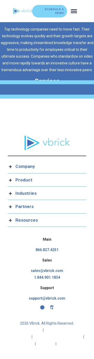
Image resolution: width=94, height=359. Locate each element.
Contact (25, 344)
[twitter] (42, 307)
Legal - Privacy (27, 330)
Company (68, 344)
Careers (45, 344)
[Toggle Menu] (74, 11)
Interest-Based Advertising (58, 337)
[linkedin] (52, 307)
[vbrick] (23, 9)
